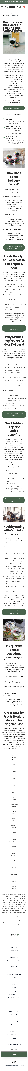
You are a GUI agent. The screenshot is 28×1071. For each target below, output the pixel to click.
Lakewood (14, 815)
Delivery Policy (14, 1025)
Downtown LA (14, 883)
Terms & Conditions (14, 1028)
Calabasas (14, 773)
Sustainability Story (14, 957)
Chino (14, 778)
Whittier (14, 876)
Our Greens (14, 947)
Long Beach (14, 820)
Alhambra (14, 757)
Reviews (14, 978)
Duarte (14, 790)
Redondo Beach (14, 844)
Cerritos (14, 776)
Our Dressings (14, 950)
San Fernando (14, 851)
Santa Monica (14, 858)
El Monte (14, 792)
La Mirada (14, 813)
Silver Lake (14, 881)
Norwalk (14, 827)
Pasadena (14, 834)
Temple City (14, 867)
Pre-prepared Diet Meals (14, 13)
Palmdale (14, 832)
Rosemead (14, 846)
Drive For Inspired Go (14, 998)
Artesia (14, 764)
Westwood (14, 886)
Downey (14, 787)
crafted (22, 380)
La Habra (14, 811)
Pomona (14, 839)
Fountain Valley (14, 794)
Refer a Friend (14, 981)
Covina (14, 785)
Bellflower (14, 769)
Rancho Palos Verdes (14, 841)
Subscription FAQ (14, 1011)
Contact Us (14, 1015)
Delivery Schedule (14, 1018)
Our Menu (14, 944)
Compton (14, 783)
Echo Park (14, 888)
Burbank (14, 771)
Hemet (14, 808)
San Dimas (14, 848)
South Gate (14, 865)
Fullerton (14, 797)
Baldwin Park (14, 766)
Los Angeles (6, 15)
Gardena (14, 799)
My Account (14, 971)
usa (23, 13)
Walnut (14, 872)
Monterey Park (14, 825)
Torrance (14, 869)
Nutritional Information (14, 961)
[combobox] (25, 6)
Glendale (14, 801)
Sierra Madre (14, 860)
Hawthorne (14, 806)
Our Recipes (14, 991)
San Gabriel (14, 853)
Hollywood (14, 879)
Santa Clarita (14, 855)
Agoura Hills (13, 755)
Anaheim (14, 759)
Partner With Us (14, 994)
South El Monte (14, 862)
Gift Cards (14, 984)
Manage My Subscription (14, 974)
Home (4, 13)
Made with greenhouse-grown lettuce (13, 1)
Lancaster (14, 818)
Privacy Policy (14, 1021)
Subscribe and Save (14, 954)
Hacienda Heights (14, 804)
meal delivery (10, 451)
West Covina (14, 874)
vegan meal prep (11, 684)
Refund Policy (14, 1031)
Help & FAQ (14, 1008)
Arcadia (14, 762)
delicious (5, 733)
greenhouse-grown (20, 367)
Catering (14, 987)
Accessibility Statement (14, 1035)
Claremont (14, 780)
